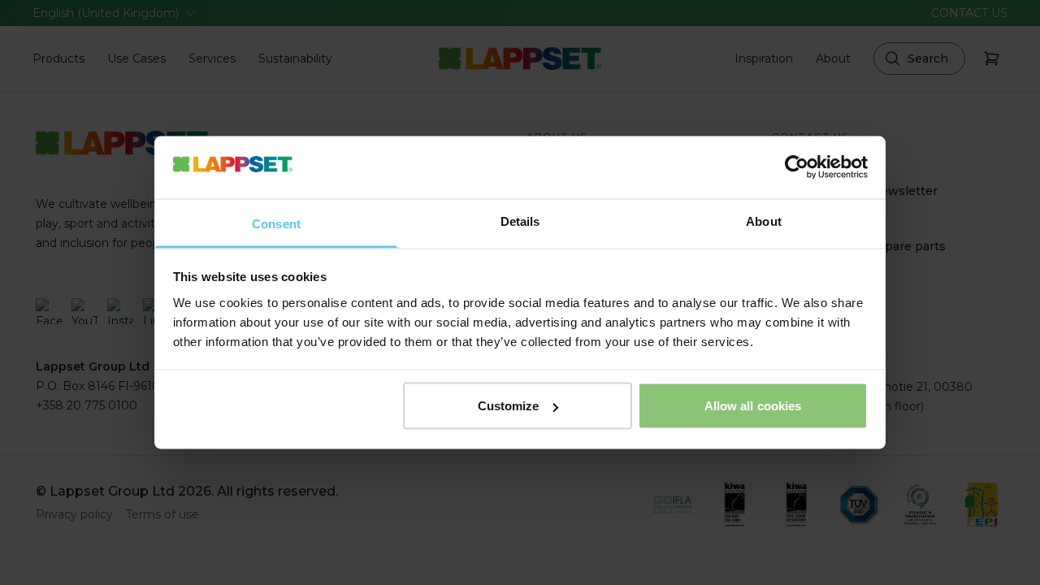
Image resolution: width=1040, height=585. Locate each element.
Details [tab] (520, 221)
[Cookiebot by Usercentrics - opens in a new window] (797, 167)
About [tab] (764, 221)
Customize (509, 406)
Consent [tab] (276, 223)
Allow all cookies (753, 406)
